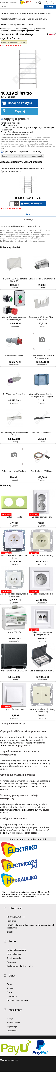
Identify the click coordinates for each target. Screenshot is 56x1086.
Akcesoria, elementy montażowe (14, 42)
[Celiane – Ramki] (14, 502)
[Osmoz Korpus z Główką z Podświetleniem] (42, 341)
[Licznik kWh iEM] (14, 618)
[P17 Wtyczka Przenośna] (14, 380)
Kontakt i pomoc (8, 2)
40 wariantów (42, 680)
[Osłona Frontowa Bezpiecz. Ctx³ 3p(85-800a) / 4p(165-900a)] (42, 380)
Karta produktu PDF (12, 171)
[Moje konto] (46, 3)
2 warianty (14, 403)
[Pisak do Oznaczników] (42, 418)
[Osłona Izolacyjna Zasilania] (14, 456)
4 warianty (14, 526)
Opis (28, 214)
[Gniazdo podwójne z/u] (42, 502)
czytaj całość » (23, 745)
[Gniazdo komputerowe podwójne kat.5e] (42, 618)
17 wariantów (14, 365)
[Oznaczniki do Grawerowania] (42, 264)
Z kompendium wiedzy (12, 723)
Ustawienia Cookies (9, 1060)
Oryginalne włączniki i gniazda (17, 774)
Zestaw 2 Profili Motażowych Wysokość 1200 (22, 168)
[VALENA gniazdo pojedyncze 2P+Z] (14, 541)
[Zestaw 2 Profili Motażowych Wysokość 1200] (28, 69)
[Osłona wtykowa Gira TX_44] (14, 656)
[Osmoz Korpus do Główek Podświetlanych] (14, 303)
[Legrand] (51, 34)
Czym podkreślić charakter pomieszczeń (23, 731)
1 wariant (14, 288)
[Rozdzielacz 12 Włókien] (42, 456)
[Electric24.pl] (25, 2)
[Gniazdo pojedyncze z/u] (42, 579)
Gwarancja (28, 219)
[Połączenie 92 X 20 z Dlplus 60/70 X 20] (42, 303)
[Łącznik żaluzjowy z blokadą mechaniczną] (42, 695)
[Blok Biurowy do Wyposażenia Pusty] (14, 418)
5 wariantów (14, 326)
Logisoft (11, 892)
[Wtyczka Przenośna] (14, 341)
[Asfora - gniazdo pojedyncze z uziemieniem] (14, 579)
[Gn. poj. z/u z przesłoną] (42, 541)
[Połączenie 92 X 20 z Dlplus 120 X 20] (14, 264)
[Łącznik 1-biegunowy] (14, 695)
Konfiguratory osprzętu (13, 818)
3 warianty (14, 564)
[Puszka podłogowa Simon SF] (42, 656)
